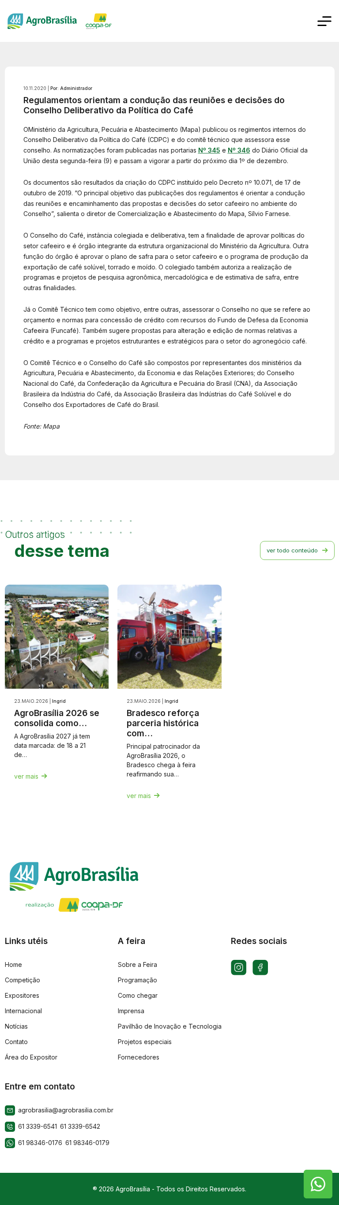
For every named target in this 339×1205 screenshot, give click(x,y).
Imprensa (131, 1011)
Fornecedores (138, 1057)
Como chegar (138, 995)
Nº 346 (239, 150)
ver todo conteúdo (292, 550)
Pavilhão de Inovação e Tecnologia (170, 1026)
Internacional (23, 1011)
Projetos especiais (145, 1041)
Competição (22, 980)
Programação (137, 980)
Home (13, 964)
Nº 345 (209, 150)
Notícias (16, 1026)
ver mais (26, 776)
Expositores (22, 995)
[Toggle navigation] (324, 21)
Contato (16, 1041)
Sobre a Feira (137, 964)
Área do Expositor (31, 1057)
